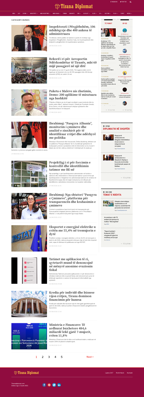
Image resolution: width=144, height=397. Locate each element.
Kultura (107, 13)
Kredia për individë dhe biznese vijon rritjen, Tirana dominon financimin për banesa (71, 296)
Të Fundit (108, 23)
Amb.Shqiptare (44, 13)
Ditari (24, 13)
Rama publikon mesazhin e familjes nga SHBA (107, 69)
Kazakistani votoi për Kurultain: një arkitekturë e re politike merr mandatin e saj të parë (125, 40)
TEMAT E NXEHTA (112, 193)
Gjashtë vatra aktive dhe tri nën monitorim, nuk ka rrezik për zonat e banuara (108, 96)
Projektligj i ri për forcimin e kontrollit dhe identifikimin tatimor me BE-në (70, 166)
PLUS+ (115, 13)
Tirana (65, 13)
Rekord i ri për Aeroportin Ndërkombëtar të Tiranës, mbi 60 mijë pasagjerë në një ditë (73, 62)
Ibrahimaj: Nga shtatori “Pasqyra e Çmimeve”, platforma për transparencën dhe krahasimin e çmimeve (73, 200)
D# (100, 13)
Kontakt (130, 373)
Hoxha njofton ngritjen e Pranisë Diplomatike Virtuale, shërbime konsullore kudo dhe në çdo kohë (108, 82)
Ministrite (33, 13)
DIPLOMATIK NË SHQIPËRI (116, 127)
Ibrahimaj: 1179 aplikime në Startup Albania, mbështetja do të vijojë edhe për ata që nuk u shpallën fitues (108, 44)
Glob (93, 13)
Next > (90, 356)
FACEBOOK (114, 2)
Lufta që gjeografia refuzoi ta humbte (125, 96)
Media (128, 13)
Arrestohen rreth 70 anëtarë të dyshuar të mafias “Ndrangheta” (111, 219)
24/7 (19, 13)
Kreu (13, 13)
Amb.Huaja (56, 13)
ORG (78, 13)
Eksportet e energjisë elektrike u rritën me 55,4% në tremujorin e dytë (72, 230)
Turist (122, 13)
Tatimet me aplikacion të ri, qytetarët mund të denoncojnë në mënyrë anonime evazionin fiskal (71, 264)
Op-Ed (124, 23)
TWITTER (124, 2)
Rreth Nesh (120, 373)
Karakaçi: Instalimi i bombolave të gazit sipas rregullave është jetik (108, 58)
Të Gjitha (111, 110)
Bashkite (72, 13)
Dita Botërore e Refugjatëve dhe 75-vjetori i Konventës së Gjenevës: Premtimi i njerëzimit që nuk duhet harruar (124, 62)
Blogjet (85, 13)
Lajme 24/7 (109, 373)
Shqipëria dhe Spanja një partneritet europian (124, 81)
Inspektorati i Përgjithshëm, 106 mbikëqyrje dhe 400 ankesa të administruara (72, 30)
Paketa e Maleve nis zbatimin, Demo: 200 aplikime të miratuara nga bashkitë (73, 94)
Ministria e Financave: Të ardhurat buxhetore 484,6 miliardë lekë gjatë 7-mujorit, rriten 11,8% (70, 330)
